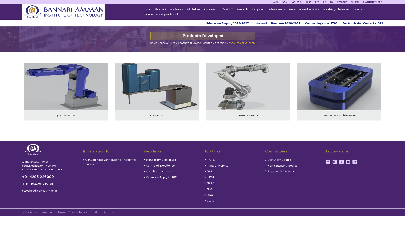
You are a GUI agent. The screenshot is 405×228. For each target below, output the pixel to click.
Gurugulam (258, 9)
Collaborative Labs (158, 171)
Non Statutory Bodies (282, 165)
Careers (357, 9)
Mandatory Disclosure (336, 9)
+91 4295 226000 (38, 176)
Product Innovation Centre (304, 9)
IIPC (317, 2)
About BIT (160, 9)
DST (209, 171)
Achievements (276, 9)
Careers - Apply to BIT (161, 177)
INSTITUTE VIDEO (372, 2)
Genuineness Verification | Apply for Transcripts (109, 162)
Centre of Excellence (160, 165)
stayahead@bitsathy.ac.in (39, 190)
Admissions (193, 9)
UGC (209, 194)
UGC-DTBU (296, 2)
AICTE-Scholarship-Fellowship (161, 14)
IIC (324, 2)
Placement (210, 9)
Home (147, 9)
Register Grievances (281, 171)
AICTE (210, 159)
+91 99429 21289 (37, 184)
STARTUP (342, 2)
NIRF (308, 2)
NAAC (276, 2)
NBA (284, 2)
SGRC (210, 200)
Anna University (217, 165)
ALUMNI (355, 2)
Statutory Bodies (279, 159)
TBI (331, 2)
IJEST (210, 177)
